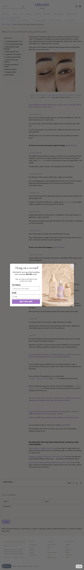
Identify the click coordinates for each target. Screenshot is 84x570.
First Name (16, 285)
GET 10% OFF (26, 301)
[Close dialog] (71, 265)
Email (14, 293)
